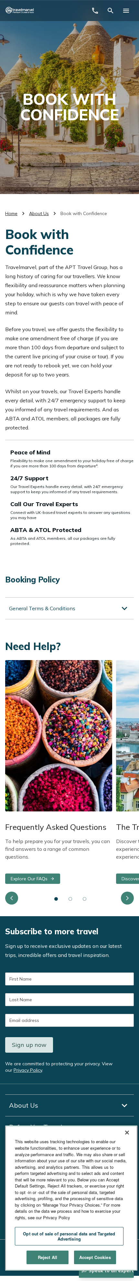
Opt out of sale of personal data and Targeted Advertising (69, 1236)
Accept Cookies (95, 1257)
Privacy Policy (28, 1070)
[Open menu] (126, 10)
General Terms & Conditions (42, 608)
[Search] (110, 10)
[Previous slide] (11, 898)
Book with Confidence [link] (83, 213)
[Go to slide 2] (70, 899)
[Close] (127, 1132)
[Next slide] (127, 898)
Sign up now (29, 1044)
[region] (71, 1198)
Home (11, 213)
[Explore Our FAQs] (58, 735)
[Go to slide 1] (56, 899)
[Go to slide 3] (85, 899)
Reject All (47, 1257)
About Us (39, 213)
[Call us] (95, 10)
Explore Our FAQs (29, 879)
